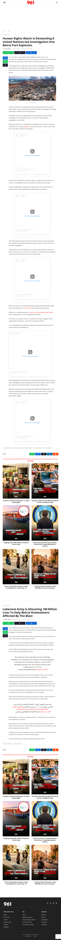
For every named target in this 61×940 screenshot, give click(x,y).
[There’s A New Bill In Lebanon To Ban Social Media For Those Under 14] (16, 566)
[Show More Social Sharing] (38, 52)
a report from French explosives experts (41, 312)
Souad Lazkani (7, 48)
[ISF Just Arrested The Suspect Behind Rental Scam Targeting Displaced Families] (45, 523)
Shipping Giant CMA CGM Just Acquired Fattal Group (16, 543)
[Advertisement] (30, 18)
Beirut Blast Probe (8, 448)
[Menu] (4, 2)
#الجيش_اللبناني (17, 707)
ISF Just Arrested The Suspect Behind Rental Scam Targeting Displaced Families (45, 544)
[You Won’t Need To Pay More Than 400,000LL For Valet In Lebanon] (45, 566)
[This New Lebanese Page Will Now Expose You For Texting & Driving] (45, 481)
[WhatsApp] (5, 61)
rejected (26, 126)
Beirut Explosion (19, 448)
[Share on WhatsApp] (8, 52)
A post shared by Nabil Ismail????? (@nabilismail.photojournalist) (26, 376)
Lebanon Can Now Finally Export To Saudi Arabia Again (16, 501)
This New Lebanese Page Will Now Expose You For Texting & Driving (45, 501)
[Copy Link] (19, 52)
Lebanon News (38, 448)
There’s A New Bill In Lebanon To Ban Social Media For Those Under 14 (16, 587)
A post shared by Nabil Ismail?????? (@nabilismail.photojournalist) (32, 174)
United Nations (47, 448)
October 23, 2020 (42, 669)
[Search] (57, 2)
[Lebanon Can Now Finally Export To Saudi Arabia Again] (16, 481)
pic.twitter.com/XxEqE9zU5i (37, 709)
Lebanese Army (18, 743)
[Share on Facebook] (31, 52)
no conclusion (27, 308)
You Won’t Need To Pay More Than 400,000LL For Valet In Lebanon (45, 587)
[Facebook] (5, 58)
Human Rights (28, 448)
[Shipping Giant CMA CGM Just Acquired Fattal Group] (16, 523)
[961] (30, 2)
